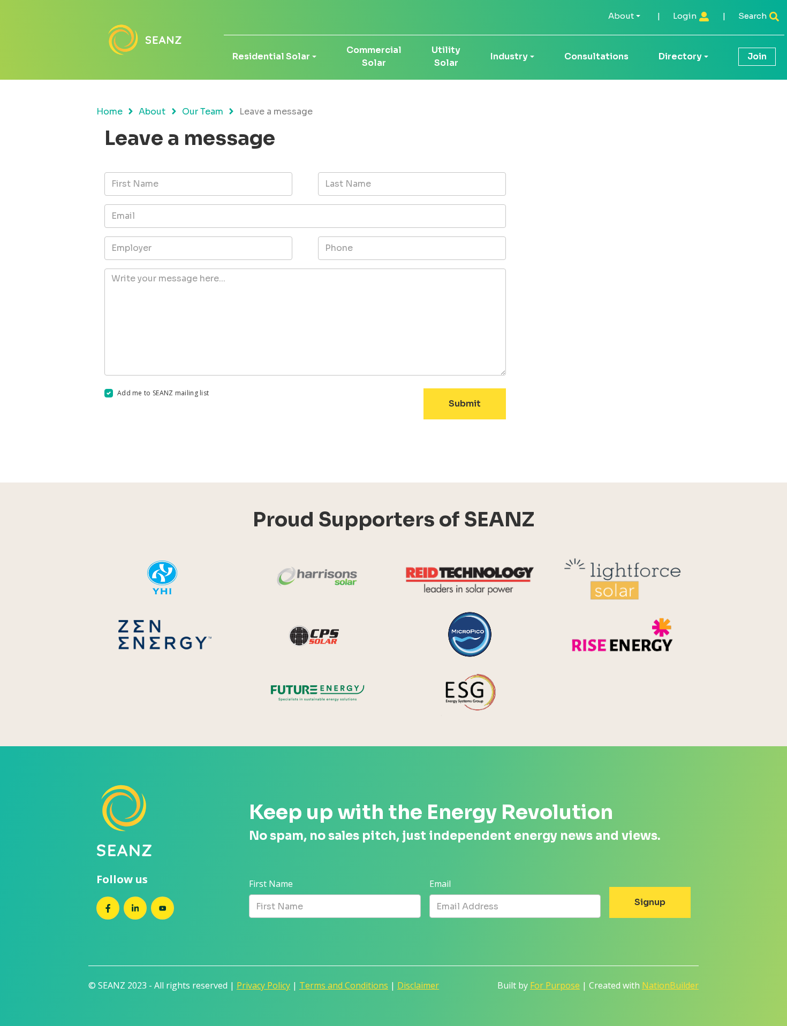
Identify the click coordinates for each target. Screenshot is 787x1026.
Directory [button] (680, 56)
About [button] (621, 16)
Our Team (202, 111)
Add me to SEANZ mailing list (163, 392)
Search (753, 16)
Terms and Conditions (343, 985)
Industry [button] (509, 56)
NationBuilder (670, 985)
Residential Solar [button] (271, 56)
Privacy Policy (263, 985)
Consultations (596, 56)
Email (440, 884)
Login (685, 16)
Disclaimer (418, 985)
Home (109, 111)
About (152, 111)
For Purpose (555, 985)
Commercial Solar (374, 56)
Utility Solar (446, 56)
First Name (271, 884)
